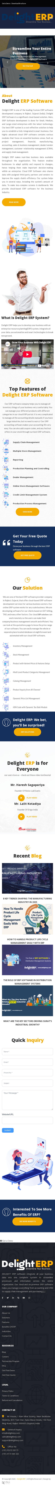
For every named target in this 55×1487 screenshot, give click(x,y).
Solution (6, 1317)
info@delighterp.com (11, 1433)
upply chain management (17, 152)
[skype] (18, 1298)
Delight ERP (21, 1479)
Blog (4, 1352)
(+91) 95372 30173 (10, 1450)
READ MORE (14, 202)
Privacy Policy (7, 1391)
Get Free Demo (8, 1370)
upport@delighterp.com (12, 1440)
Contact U (7, 1336)
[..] (44, 1291)
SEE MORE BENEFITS (27, 1221)
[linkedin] (13, 1298)
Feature (5, 1322)
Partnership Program (10, 1361)
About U (6, 1313)
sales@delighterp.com (11, 1436)
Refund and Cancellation (12, 1400)
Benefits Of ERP (9, 1327)
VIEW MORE (27, 512)
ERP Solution (27, 732)
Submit (7, 1130)
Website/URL (8, 1114)
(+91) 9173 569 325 (10, 1454)
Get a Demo (6, 3)
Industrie (6, 1331)
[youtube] (24, 1298)
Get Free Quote (27, 555)
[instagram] (29, 1298)
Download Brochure (18, 3)
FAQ (4, 1366)
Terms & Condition (10, 1396)
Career (5, 1356)
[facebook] (2, 1298)
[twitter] (8, 1298)
